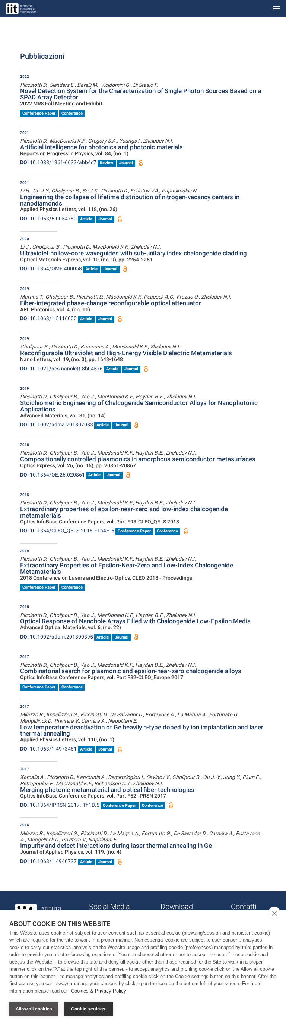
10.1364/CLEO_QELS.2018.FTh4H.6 (67, 531)
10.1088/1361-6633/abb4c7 (58, 162)
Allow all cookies (34, 1009)
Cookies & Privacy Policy (98, 991)
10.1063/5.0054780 (48, 219)
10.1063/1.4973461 (48, 749)
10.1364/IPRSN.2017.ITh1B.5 (59, 805)
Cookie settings (88, 1009)
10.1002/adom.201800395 (56, 637)
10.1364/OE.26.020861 (52, 475)
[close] (274, 913)
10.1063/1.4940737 (48, 861)
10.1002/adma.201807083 (56, 424)
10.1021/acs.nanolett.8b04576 (61, 369)
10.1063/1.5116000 (48, 318)
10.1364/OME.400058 (51, 268)
